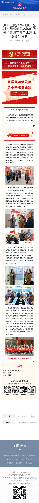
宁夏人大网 (19, 459)
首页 (3, 14)
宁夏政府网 (29, 459)
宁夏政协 (10, 463)
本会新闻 (17, 14)
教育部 (6, 455)
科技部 (24, 455)
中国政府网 (15, 455)
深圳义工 (29, 463)
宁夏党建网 (9, 459)
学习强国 (32, 455)
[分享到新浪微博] (34, 47)
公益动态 (9, 14)
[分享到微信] (30, 47)
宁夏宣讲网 (19, 463)
